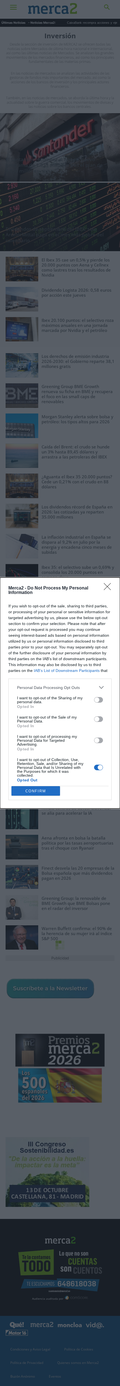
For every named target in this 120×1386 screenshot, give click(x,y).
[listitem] (60, 687)
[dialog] (60, 693)
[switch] (98, 700)
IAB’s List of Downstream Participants (67, 670)
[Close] (109, 588)
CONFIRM (35, 791)
